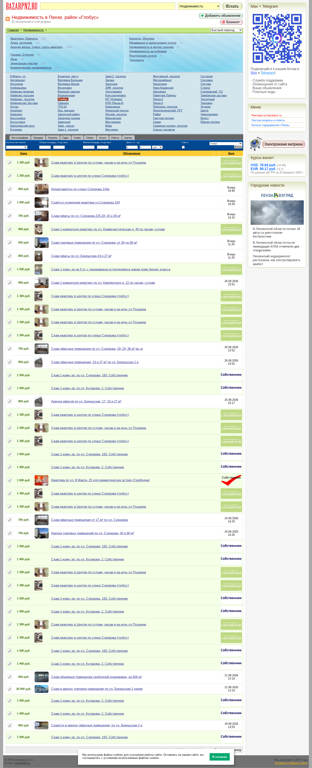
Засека (109, 80)
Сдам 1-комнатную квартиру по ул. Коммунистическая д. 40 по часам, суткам (108, 229)
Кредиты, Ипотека (141, 38)
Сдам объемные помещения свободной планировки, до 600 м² (96, 677)
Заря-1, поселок (68, 129)
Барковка (16, 114)
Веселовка (65, 87)
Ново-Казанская (163, 87)
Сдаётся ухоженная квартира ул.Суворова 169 (85, 202)
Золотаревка (113, 91)
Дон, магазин (66, 110)
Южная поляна (210, 122)
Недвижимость (33, 30)
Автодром (16, 84)
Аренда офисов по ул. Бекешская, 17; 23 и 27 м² (86, 401)
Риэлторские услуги (143, 55)
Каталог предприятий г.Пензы (270, 125)
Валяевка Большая (70, 80)
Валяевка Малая (68, 84)
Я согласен (219, 756)
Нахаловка (160, 84)
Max (254, 73)
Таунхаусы (136, 60)
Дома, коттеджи (21, 42)
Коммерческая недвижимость (31, 67)
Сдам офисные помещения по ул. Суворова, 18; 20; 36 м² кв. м (97, 348)
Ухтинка (206, 106)
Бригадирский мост (22, 125)
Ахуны (14, 106)
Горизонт (63, 103)
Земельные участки (24, 63)
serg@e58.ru (22, 763)
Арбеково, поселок (22, 99)
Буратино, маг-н (68, 76)
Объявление (131, 153)
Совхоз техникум (164, 129)
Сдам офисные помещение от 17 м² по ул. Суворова (89, 520)
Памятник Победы (164, 95)
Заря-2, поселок (115, 76)
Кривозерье (112, 106)
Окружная (159, 91)
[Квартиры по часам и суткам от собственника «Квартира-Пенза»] (231, 484)
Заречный (64, 122)
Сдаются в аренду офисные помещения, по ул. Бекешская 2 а (96, 725)
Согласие (207, 76)
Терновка (206, 103)
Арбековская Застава (24, 103)
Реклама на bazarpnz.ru (267, 115)
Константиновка (115, 95)
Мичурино (111, 129)
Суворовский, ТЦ (212, 91)
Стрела (205, 87)
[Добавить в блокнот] (10, 162)
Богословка (17, 122)
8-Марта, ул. (18, 76)
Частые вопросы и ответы (268, 120)
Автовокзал (17, 80)
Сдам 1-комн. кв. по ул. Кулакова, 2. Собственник (87, 388)
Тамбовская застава (213, 95)
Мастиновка (113, 122)
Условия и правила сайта (291, 763)
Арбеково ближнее (22, 91)
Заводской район (69, 114)
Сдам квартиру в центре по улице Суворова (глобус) (90, 175)
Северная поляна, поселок (170, 125)
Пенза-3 (158, 103)
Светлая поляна (163, 118)
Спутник (206, 84)
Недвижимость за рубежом (148, 51)
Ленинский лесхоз (117, 110)
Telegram (268, 73)
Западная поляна (69, 118)
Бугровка (16, 129)
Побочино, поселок (165, 106)
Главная (13, 30)
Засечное (111, 84)
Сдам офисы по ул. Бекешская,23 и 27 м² (81, 256)
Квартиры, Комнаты (24, 38)
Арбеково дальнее (22, 95)
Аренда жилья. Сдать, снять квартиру (36, 47)
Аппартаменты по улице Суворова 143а (80, 189)
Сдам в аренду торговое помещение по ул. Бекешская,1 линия (97, 689)
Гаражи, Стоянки (22, 54)
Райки (157, 114)
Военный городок (69, 91)
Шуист (205, 118)
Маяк (108, 125)
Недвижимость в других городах (151, 47)
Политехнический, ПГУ (167, 110)
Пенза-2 (158, 99)
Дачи (13, 59)
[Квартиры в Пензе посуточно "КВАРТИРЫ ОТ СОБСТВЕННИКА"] (231, 379)
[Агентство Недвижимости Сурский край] (231, 167)
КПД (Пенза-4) (114, 103)
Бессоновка (17, 118)
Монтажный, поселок (166, 76)
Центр (204, 110)
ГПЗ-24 (62, 106)
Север (157, 122)
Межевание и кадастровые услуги (152, 42)
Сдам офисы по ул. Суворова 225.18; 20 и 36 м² (86, 216)
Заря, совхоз (66, 125)
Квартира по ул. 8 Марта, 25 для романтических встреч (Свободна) (100, 480)
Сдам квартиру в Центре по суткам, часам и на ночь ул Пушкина (98, 162)
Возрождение (66, 95)
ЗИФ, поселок (114, 87)
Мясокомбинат (162, 80)
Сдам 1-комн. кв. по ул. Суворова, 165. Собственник (89, 375)
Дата (231, 153)
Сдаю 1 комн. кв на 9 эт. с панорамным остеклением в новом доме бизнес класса (110, 269)
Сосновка (207, 80)
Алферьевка (18, 87)
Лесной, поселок (116, 114)
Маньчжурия (113, 118)
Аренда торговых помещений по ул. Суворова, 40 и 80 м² (92, 533)
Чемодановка (209, 114)
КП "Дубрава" (114, 99)
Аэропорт (16, 110)
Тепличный (208, 99)
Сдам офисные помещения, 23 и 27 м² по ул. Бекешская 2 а (94, 362)
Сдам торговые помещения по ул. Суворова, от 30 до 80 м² (94, 242)
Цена (23, 153)
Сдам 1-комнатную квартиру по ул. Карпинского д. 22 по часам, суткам (103, 282)
